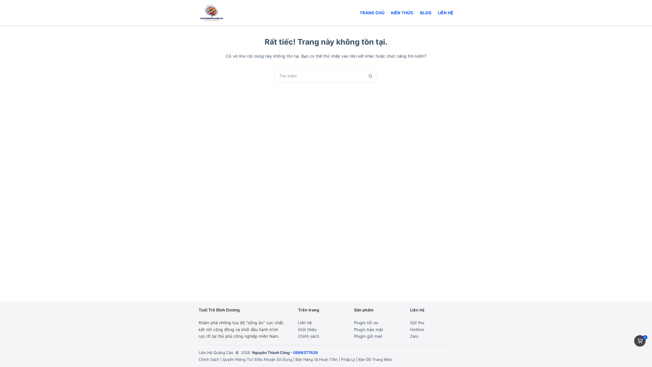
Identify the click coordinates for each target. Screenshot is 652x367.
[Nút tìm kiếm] (370, 76)
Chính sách (308, 336)
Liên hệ (445, 12)
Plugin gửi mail (368, 336)
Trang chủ (372, 12)
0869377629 (305, 352)
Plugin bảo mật (368, 329)
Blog (425, 12)
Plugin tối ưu (366, 322)
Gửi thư (417, 322)
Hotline (417, 329)
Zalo (414, 336)
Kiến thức (402, 12)
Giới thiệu (307, 329)
